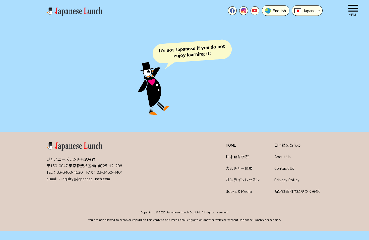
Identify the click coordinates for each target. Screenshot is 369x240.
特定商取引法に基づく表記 (297, 191)
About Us (282, 156)
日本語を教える (287, 145)
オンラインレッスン (243, 180)
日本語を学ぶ (237, 156)
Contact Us (284, 168)
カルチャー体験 (239, 168)
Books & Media (239, 191)
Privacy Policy (286, 180)
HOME (231, 145)
